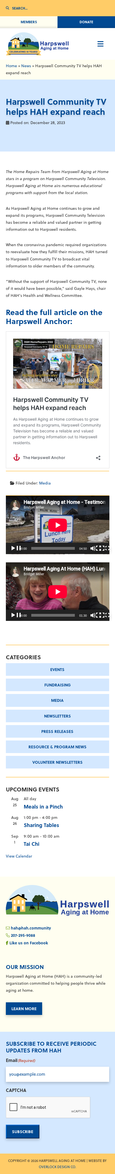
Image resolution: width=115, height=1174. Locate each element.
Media (45, 483)
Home (11, 66)
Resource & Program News (57, 746)
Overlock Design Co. (57, 1166)
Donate (86, 21)
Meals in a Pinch (43, 806)
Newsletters (57, 716)
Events (57, 669)
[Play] (15, 548)
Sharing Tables (41, 825)
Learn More (24, 1008)
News (26, 66)
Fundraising (57, 685)
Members (29, 21)
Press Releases (57, 731)
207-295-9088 (23, 935)
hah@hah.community (31, 928)
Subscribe (22, 1131)
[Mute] (95, 548)
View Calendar (19, 856)
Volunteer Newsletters (57, 762)
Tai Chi (31, 843)
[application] (57, 525)
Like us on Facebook (28, 942)
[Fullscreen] (104, 548)
